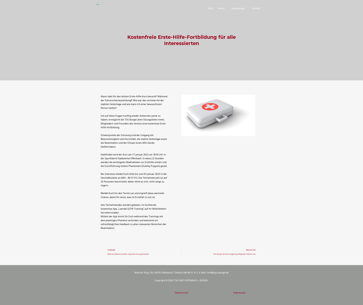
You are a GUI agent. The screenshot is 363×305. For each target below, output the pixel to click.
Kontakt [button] (256, 8)
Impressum (239, 292)
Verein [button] (221, 8)
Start (210, 8)
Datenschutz (181, 292)
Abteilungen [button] (238, 8)
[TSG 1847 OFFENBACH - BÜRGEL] (102, 8)
